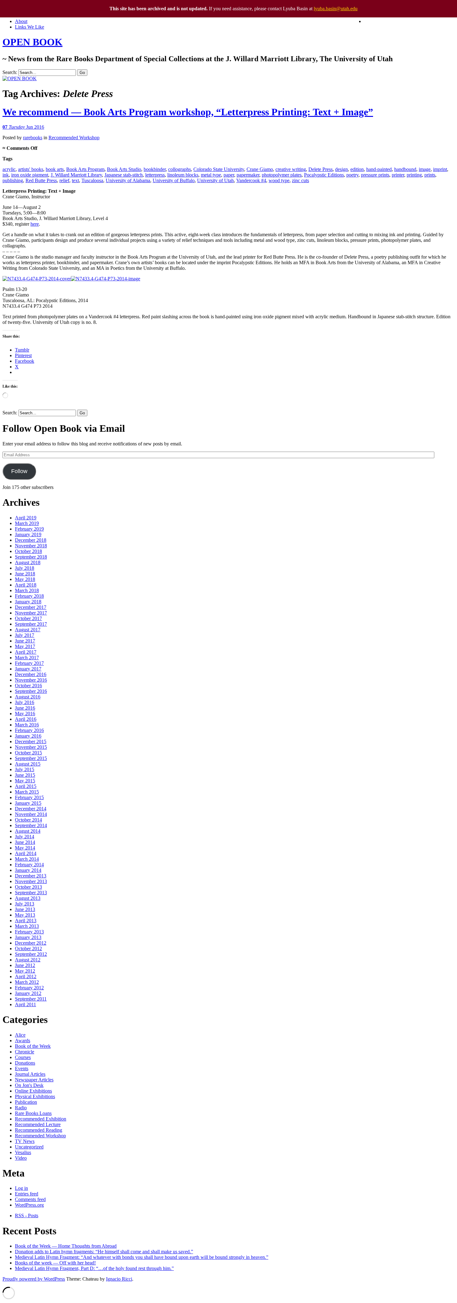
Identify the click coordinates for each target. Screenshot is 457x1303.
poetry (352, 174)
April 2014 (25, 853)
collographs (179, 169)
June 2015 (25, 775)
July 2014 (24, 836)
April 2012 (25, 976)
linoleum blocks (182, 174)
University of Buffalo (174, 180)
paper (229, 174)
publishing (12, 180)
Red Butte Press (41, 180)
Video (21, 1158)
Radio (21, 1107)
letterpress (155, 174)
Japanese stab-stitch (123, 174)
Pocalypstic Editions (324, 174)
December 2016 (30, 674)
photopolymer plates (282, 174)
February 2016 (29, 730)
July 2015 (24, 769)
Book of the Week (33, 1046)
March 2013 (27, 926)
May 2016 (25, 713)
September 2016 (31, 691)
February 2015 (29, 797)
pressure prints (375, 174)
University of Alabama (128, 180)
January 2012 (28, 993)
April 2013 (25, 920)
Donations (25, 1063)
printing (414, 174)
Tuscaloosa (92, 180)
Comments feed (30, 1199)
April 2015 (25, 786)
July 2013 (24, 903)
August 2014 (27, 831)
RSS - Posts (26, 1215)
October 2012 (28, 948)
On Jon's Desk (29, 1085)
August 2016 (27, 696)
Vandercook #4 (251, 180)
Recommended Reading (38, 1130)
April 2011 (25, 1004)
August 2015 (27, 764)
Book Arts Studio (124, 169)
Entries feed (26, 1193)
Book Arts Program (85, 169)
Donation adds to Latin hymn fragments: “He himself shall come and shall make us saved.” (104, 1251)
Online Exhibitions (33, 1091)
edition (357, 169)
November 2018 (31, 545)
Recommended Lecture (38, 1124)
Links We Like (29, 27)
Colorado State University (218, 169)
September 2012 (31, 954)
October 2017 (28, 618)
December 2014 (30, 808)
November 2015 (31, 747)
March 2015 (27, 791)
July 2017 (24, 635)
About (21, 21)
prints (429, 174)
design (341, 169)
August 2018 (27, 562)
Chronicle (24, 1051)
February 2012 (29, 987)
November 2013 (31, 881)
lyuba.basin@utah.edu (336, 8)
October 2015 (28, 752)
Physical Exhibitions (35, 1096)
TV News (25, 1141)
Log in (21, 1188)
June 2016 (25, 708)
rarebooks (32, 137)
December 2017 (30, 607)
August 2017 (27, 629)
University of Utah (215, 180)
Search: (9, 72)
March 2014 (27, 859)
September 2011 (31, 998)
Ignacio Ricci (119, 1279)
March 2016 (27, 724)
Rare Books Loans (33, 1113)
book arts (55, 169)
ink (5, 174)
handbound (405, 169)
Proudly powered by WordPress (33, 1279)
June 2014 (25, 842)
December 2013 (30, 875)
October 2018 (28, 551)
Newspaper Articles (34, 1079)
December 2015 (30, 741)
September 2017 (31, 624)
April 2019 (25, 517)
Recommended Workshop (73, 137)
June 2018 (25, 573)
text (75, 180)
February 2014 (29, 864)
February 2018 (29, 596)
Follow (19, 471)
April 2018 (25, 584)
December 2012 (30, 943)
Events (21, 1068)
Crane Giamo (260, 169)
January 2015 (28, 803)
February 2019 (29, 529)
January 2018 (28, 601)
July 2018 (24, 568)
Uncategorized (29, 1146)
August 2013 (27, 898)
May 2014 (25, 847)
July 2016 (24, 702)
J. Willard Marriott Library (76, 174)
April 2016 (25, 719)
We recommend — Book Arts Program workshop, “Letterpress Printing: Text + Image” (187, 111)
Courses (23, 1057)
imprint (440, 169)
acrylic (9, 169)
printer (398, 174)
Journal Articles (30, 1074)
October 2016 (28, 685)
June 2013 (25, 909)
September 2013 (31, 892)
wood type (279, 180)
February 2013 (29, 931)
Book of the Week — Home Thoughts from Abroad (66, 1246)
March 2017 (27, 657)
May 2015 (25, 780)
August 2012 (27, 959)
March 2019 (27, 523)
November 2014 (31, 814)
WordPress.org (29, 1205)
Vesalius (23, 1152)
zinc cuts (300, 180)
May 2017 (25, 646)
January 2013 (28, 937)
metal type (211, 174)
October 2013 (28, 887)
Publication (26, 1102)
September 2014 (31, 825)
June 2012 (25, 965)
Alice (20, 1035)
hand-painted (379, 169)
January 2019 (28, 534)
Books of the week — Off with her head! (55, 1262)
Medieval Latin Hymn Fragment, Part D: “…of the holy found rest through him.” (94, 1268)
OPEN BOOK (32, 42)
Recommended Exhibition (40, 1118)
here (34, 224)
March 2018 (27, 590)
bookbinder (155, 169)
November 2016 (31, 680)
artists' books (30, 169)
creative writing (290, 169)
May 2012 (25, 971)
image (425, 169)
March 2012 (27, 982)
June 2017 (25, 640)
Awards (22, 1040)
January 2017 (28, 668)
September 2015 (31, 758)
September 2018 (31, 556)
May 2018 (25, 579)
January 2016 (28, 736)
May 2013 (25, 915)
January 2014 (28, 870)
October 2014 (28, 819)
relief (64, 180)
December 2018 (30, 540)
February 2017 (29, 663)
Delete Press (320, 169)
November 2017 (31, 612)
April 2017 (25, 652)
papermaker (248, 174)
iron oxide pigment (29, 174)
